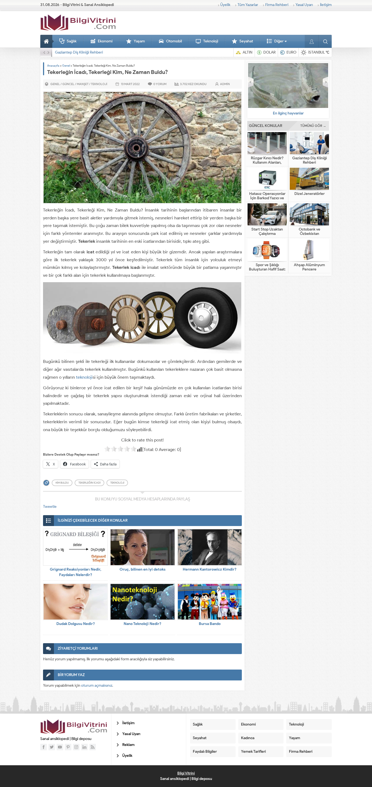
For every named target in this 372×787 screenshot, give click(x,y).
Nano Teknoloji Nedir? (142, 623)
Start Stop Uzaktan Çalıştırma (267, 231)
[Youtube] (60, 747)
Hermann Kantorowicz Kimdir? (209, 569)
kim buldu (62, 482)
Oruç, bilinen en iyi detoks (143, 569)
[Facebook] (43, 747)
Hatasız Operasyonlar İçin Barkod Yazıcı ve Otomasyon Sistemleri (267, 198)
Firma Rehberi (276, 4)
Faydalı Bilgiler (205, 751)
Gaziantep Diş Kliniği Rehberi (79, 52)
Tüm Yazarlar (247, 4)
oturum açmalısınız (96, 685)
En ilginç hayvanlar (288, 113)
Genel (66, 65)
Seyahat (246, 41)
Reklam (128, 744)
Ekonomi (105, 41)
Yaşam (139, 41)
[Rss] (92, 747)
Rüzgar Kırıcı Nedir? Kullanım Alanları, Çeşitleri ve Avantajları (267, 162)
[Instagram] (76, 747)
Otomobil (174, 41)
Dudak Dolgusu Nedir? (75, 623)
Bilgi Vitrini (186, 773)
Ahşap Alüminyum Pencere (309, 267)
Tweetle (50, 506)
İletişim (326, 4)
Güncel (68, 84)
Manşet (83, 84)
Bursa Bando (210, 623)
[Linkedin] (84, 747)
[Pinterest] (68, 747)
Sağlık (72, 41)
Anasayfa (47, 41)
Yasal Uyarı (304, 4)
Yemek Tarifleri (253, 751)
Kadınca (247, 738)
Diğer (278, 41)
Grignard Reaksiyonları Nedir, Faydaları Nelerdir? (75, 572)
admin (225, 84)
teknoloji (84, 377)
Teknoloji (210, 41)
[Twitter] (51, 747)
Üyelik (225, 4)
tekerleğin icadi (89, 482)
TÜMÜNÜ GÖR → (313, 126)
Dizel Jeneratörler (309, 194)
